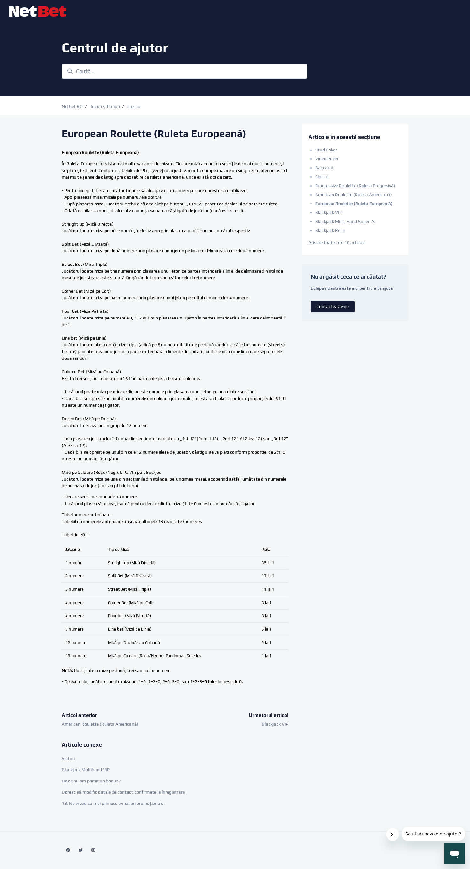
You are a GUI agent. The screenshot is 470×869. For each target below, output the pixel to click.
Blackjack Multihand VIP (86, 769)
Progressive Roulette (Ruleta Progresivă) (355, 185)
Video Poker (327, 158)
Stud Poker (326, 149)
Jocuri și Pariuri (105, 106)
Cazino (133, 106)
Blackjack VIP (275, 724)
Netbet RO (72, 106)
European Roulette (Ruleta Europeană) (354, 203)
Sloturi (68, 758)
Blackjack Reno (330, 230)
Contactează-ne (333, 306)
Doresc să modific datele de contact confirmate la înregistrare (123, 792)
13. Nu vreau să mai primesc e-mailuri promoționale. (113, 803)
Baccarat (324, 167)
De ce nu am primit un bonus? (91, 780)
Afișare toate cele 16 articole (337, 242)
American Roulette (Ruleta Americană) (100, 724)
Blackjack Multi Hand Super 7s (345, 221)
